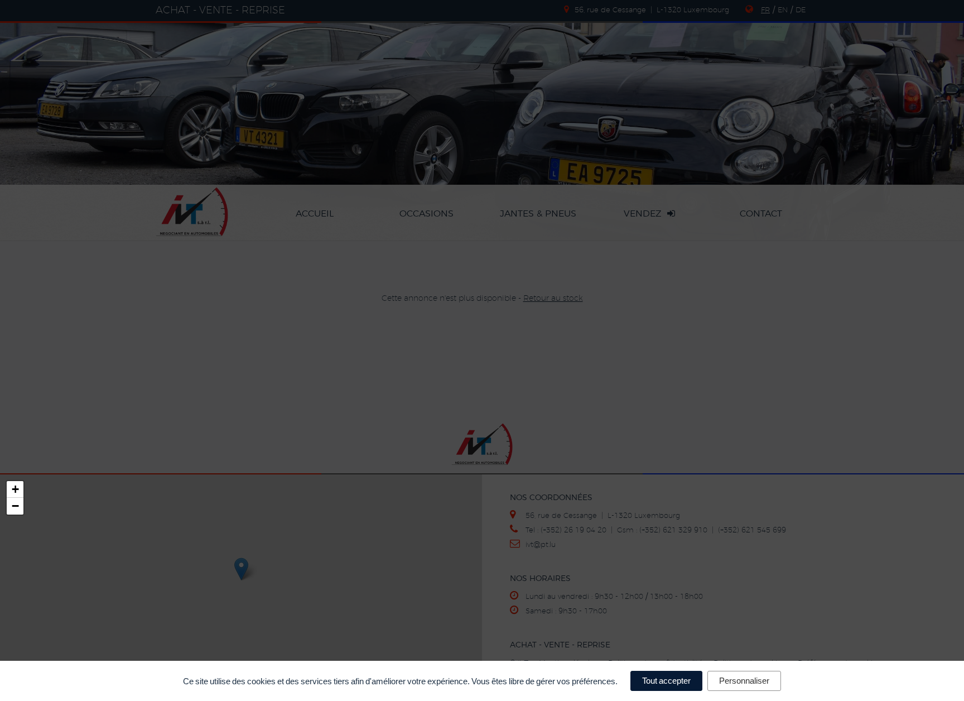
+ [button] (15, 489)
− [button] (15, 506)
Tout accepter (666, 680)
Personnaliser (744, 680)
